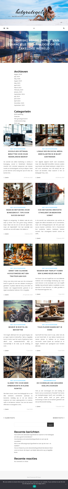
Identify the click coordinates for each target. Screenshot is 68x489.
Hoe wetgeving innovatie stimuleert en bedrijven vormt (50, 212)
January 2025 (18, 92)
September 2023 (19, 105)
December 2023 (19, 103)
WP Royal (38, 477)
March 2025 (17, 87)
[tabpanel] (34, 47)
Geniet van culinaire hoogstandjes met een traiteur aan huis (18, 273)
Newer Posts (58, 418)
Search (50, 425)
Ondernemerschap (20, 121)
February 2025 (18, 90)
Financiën (34, 36)
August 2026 (18, 74)
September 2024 (19, 94)
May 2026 (17, 79)
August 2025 (18, 81)
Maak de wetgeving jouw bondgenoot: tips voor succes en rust (18, 212)
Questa (6, 177)
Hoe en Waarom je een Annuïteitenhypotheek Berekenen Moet (33, 448)
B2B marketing (18, 114)
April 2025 (17, 85)
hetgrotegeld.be (34, 11)
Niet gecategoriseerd (20, 119)
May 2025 (17, 83)
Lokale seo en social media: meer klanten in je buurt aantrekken (50, 154)
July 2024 (17, 96)
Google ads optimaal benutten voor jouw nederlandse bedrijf (18, 154)
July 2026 (17, 76)
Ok (34, 486)
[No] (66, 484)
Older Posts (10, 418)
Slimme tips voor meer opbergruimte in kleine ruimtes (18, 385)
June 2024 (17, 98)
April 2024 (17, 101)
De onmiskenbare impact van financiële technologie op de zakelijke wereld (34, 44)
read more (34, 57)
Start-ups (17, 123)
